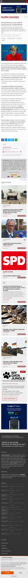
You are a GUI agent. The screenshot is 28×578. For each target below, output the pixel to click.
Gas (16, 517)
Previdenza (11, 504)
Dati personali (4, 553)
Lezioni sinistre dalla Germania (11, 276)
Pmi (21, 498)
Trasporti (16, 525)
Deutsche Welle (7, 357)
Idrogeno (20, 517)
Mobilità (3, 525)
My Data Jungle (15, 383)
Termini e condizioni (6, 550)
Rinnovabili (11, 517)
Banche (22, 494)
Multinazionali (12, 498)
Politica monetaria (13, 494)
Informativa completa (5, 569)
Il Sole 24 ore (6, 239)
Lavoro (10, 503)
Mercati (11, 496)
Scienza (15, 521)
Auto (21, 525)
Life (2, 529)
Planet (3, 507)
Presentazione (4, 543)
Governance (11, 490)
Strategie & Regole (21, 215)
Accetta (7, 572)
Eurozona (11, 513)
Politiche (18, 509)
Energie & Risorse (4, 518)
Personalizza (14, 576)
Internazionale (12, 514)
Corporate (4, 498)
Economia (4, 486)
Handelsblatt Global (7, 147)
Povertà (11, 488)
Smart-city (11, 525)
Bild (4, 282)
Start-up (11, 500)
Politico (5, 325)
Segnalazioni (4, 548)
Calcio (10, 533)
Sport (3, 533)
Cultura (20, 529)
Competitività (12, 486)
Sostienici (3, 545)
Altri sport (19, 533)
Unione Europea (18, 513)
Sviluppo (22, 486)
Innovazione (4, 521)
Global (3, 490)
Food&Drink (11, 529)
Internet (11, 521)
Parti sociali (21, 503)
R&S (10, 523)
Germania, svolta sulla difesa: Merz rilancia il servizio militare (13, 362)
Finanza (23, 509)
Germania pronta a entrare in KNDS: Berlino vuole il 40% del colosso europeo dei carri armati (13, 211)
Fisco (10, 509)
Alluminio (11, 519)
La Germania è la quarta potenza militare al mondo (12, 244)
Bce (19, 494)
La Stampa (22, 474)
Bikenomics (11, 527)
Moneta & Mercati (4, 495)
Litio (15, 519)
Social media (20, 521)
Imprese (18, 498)
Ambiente (18, 507)
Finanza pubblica (3, 510)
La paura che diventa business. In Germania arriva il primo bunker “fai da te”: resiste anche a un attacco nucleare (14, 288)
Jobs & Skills (4, 503)
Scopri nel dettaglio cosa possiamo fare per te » (13, 446)
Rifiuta (20, 572)
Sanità (17, 529)
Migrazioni (11, 492)
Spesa (14, 509)
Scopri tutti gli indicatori (10, 398)
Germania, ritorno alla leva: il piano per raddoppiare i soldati (14, 330)
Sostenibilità (12, 507)
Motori (14, 533)
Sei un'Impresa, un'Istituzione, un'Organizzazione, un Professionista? (12, 436)
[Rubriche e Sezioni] (1, 1)
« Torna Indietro (23, 179)
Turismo (11, 531)
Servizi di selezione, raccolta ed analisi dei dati (13, 443)
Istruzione (15, 503)
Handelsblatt (6, 205)
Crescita (17, 486)
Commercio (18, 490)
